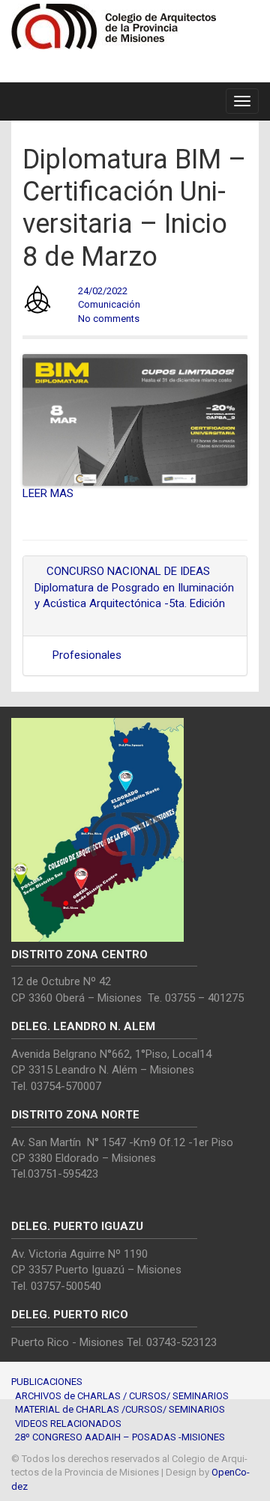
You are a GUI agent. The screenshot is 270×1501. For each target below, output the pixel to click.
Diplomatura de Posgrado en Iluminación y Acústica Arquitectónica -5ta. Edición (134, 595)
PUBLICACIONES (46, 1381)
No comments (109, 318)
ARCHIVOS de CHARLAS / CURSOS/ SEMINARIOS (122, 1395)
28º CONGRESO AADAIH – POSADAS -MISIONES (120, 1437)
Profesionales (87, 655)
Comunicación (109, 304)
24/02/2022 (103, 290)
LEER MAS (48, 493)
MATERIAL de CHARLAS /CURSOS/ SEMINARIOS (120, 1409)
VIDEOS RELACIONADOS (68, 1423)
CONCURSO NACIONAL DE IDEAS (127, 571)
